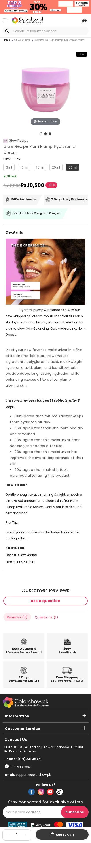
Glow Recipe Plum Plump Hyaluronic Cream (59, 40)
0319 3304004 (20, 767)
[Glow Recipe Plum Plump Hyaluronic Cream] (41, 133)
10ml (25, 168)
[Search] (7, 31)
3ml (10, 168)
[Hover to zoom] (45, 84)
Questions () (46, 617)
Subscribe (74, 812)
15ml (41, 168)
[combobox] (45, 31)
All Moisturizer (22, 40)
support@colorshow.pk (33, 775)
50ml (72, 167)
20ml (57, 168)
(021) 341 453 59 (30, 759)
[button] (5, 20)
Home (6, 40)
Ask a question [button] (45, 600)
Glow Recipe (18, 141)
